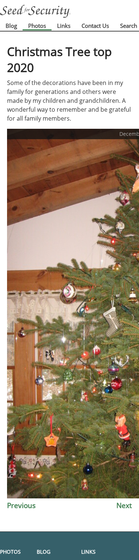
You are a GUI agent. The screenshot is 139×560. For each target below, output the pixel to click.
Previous (21, 505)
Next (124, 505)
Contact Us (95, 25)
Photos (37, 25)
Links (63, 25)
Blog (11, 25)
